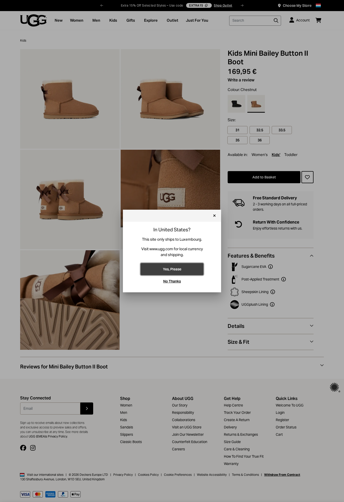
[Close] (214, 216)
